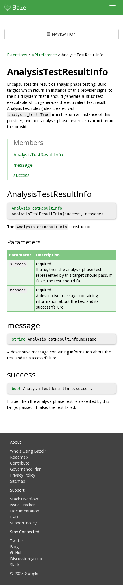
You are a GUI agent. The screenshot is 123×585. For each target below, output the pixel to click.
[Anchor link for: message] (44, 325)
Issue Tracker (22, 505)
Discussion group (26, 558)
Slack (14, 564)
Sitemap (17, 481)
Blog (14, 546)
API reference (44, 54)
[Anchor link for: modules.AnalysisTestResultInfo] (112, 71)
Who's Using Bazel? (28, 451)
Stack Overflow (24, 499)
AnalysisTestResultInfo (38, 155)
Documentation (24, 511)
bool (16, 388)
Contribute (19, 463)
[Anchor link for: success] (40, 374)
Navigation (63, 34)
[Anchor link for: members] (46, 142)
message (23, 165)
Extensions (17, 54)
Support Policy (23, 523)
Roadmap (19, 457)
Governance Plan (25, 469)
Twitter (16, 540)
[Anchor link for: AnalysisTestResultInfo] (96, 194)
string (18, 339)
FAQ (14, 517)
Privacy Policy (22, 475)
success (21, 175)
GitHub (16, 552)
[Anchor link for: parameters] (44, 242)
